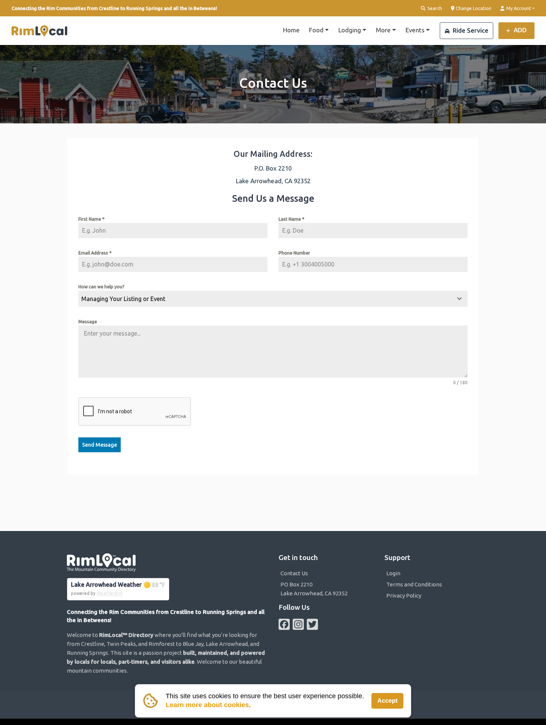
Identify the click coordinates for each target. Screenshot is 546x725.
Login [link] (393, 573)
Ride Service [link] (469, 30)
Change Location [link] (473, 8)
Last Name (291, 219)
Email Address (94, 252)
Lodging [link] (349, 29)
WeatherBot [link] (110, 593)
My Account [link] (518, 8)
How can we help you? (101, 286)
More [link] (383, 29)
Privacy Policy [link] (403, 595)
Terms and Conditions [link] (414, 584)
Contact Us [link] (294, 573)
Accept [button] (387, 701)
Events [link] (415, 29)
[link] (39, 31)
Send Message (99, 445)
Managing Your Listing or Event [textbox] (123, 298)
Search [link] (434, 8)
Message (87, 321)
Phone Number (294, 252)
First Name (91, 219)
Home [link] (291, 29)
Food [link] (316, 29)
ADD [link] (519, 29)
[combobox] (273, 299)
